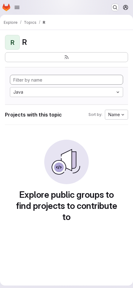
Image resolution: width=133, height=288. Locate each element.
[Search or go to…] (115, 7)
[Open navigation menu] (17, 7)
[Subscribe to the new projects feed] (66, 57)
